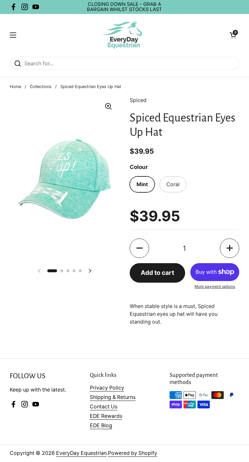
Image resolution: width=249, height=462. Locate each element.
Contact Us (103, 407)
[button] (139, 248)
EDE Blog (101, 425)
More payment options (215, 286)
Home (15, 86)
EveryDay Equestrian (81, 453)
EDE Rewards (106, 416)
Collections (41, 86)
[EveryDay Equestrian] (123, 35)
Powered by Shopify (132, 453)
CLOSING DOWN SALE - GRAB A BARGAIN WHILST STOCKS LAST (124, 7)
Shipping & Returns (113, 397)
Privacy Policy (107, 388)
